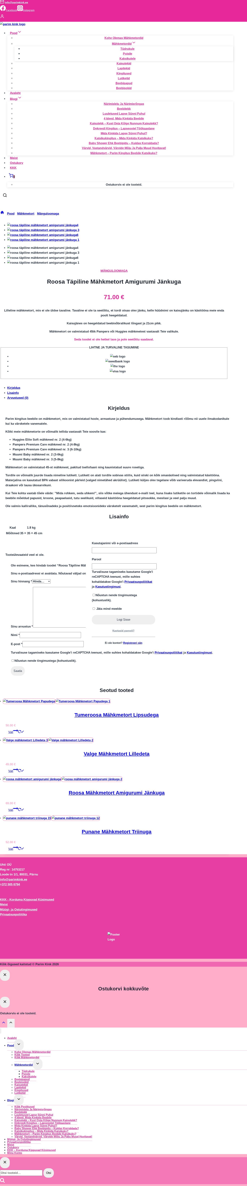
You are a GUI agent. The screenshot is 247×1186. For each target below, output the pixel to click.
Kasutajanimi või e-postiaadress (115, 543)
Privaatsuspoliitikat (138, 581)
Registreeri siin (132, 642)
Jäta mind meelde (108, 608)
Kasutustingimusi (108, 586)
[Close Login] (5, 975)
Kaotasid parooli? (123, 630)
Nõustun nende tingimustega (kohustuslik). (114, 597)
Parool (96, 559)
